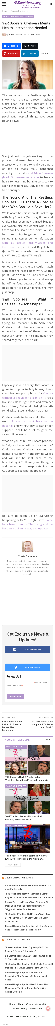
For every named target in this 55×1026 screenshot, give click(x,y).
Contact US (40, 1004)
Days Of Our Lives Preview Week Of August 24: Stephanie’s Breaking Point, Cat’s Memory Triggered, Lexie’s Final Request (27, 906)
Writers (29, 1004)
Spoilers (29, 17)
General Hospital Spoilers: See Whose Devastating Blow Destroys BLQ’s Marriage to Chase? (26, 976)
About (20, 1004)
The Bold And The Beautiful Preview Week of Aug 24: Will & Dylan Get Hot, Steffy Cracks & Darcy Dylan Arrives (28, 918)
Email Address (15, 685)
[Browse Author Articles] (27, 546)
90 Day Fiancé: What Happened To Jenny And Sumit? (42, 724)
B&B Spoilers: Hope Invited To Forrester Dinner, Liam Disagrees (12, 726)
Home (12, 1004)
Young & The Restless (13, 17)
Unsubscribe (35, 1008)
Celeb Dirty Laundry (17, 939)
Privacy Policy (20, 1008)
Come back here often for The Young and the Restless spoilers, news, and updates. (27, 524)
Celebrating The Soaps (19, 877)
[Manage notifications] (48, 1008)
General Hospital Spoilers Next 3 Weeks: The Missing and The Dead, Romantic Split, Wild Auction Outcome (26, 988)
